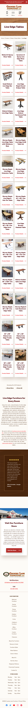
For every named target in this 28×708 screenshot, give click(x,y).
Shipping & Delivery (14, 664)
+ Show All (19, 388)
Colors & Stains (14, 653)
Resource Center (14, 644)
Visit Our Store (12, 550)
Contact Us (14, 670)
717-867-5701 (14, 588)
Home (2, 38)
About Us (14, 657)
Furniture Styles (14, 647)
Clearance (14, 637)
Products (7, 38)
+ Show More (10, 388)
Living (14, 619)
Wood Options (14, 650)
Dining (11, 38)
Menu (13, 15)
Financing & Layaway (14, 667)
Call (7, 15)
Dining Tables (18, 38)
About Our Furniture (14, 641)
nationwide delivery (7, 443)
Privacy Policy (22, 701)
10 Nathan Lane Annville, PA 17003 (14, 582)
